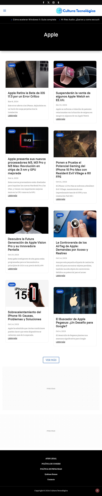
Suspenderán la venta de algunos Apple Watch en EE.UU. (73, 97)
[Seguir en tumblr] (58, 2)
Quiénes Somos (51, 474)
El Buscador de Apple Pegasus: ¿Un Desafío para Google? (74, 323)
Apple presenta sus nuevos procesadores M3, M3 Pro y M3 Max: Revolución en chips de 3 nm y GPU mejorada (27, 166)
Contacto (51, 480)
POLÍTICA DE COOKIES (51, 464)
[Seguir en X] (49, 2)
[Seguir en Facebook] (44, 2)
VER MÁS (51, 360)
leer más (12, 115)
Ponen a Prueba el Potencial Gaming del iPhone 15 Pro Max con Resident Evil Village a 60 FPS (73, 169)
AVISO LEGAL (51, 459)
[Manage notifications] (97, 491)
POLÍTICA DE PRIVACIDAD (51, 469)
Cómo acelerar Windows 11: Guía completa (28, 20)
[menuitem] (6, 11)
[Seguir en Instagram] (53, 2)
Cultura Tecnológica (59, 490)
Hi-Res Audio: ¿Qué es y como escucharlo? (76, 20)
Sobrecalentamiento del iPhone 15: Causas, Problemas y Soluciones (24, 316)
